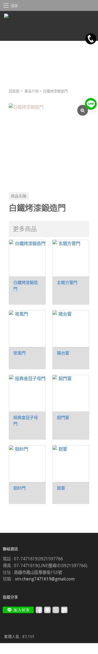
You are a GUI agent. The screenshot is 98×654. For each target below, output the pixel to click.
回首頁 (14, 91)
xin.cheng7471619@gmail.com (45, 579)
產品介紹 (31, 91)
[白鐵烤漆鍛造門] (49, 143)
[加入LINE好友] (18, 610)
